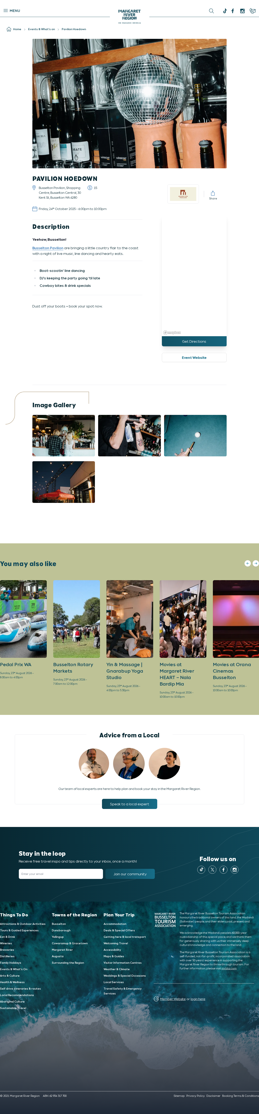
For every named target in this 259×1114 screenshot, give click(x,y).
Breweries (7, 949)
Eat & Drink (7, 936)
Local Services (114, 982)
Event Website (194, 357)
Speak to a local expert (129, 804)
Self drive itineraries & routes (20, 988)
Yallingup (58, 936)
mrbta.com (229, 968)
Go (156, 11)
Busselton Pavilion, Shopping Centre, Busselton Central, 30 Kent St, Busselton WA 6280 (60, 192)
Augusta (58, 956)
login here (198, 999)
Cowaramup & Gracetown (70, 943)
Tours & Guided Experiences (19, 930)
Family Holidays (10, 962)
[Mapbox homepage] (172, 332)
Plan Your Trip (119, 914)
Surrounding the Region (68, 962)
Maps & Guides (114, 956)
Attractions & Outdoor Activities (23, 923)
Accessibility (112, 949)
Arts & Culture (10, 975)
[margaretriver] (242, 10)
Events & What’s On (13, 969)
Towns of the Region (74, 914)
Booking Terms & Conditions (240, 1095)
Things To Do (14, 914)
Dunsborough (61, 930)
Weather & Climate (117, 969)
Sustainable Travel (13, 1008)
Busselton (59, 923)
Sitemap (179, 1095)
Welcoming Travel (116, 943)
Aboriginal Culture (12, 1001)
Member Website (173, 999)
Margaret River (62, 949)
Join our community (130, 874)
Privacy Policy (195, 1095)
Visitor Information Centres (123, 962)
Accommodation (115, 923)
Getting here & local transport (125, 936)
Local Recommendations (17, 995)
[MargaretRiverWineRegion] (232, 10)
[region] (194, 275)
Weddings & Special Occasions (125, 975)
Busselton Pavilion (47, 248)
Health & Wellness (12, 982)
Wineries (6, 943)
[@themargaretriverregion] (224, 11)
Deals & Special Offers (119, 930)
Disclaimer (213, 1095)
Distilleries (7, 956)
